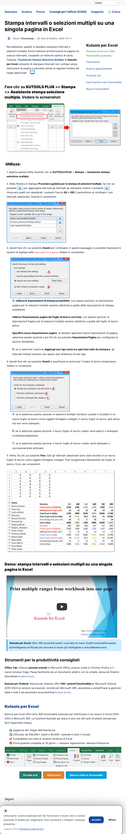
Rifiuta (112, 819)
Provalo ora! (30, 775)
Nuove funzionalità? (97, 88)
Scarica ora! (99, 647)
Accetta (96, 819)
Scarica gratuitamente (99, 68)
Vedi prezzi (53, 775)
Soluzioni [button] (11, 11)
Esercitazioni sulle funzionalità (103, 82)
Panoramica (93, 61)
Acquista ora (93, 75)
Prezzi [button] (40, 11)
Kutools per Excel (22, 706)
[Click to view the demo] (31, 72)
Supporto (97, 11)
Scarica (27, 11)
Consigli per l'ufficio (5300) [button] (68, 11)
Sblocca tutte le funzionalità (86, 775)
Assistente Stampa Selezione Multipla (41, 59)
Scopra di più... (27, 676)
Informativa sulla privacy (31, 829)
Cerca (116, 11)
